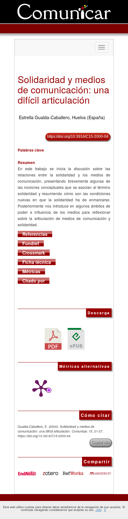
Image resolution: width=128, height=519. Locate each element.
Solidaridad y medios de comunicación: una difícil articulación (63, 89)
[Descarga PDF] (53, 338)
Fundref (30, 243)
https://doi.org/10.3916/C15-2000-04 (77, 136)
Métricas (31, 271)
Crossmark (33, 253)
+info (98, 510)
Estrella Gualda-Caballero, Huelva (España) (62, 117)
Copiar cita (100, 442)
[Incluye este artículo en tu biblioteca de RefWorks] (72, 471)
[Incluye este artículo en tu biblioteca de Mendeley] (100, 471)
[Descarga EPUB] (76, 338)
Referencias (35, 234)
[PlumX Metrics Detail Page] (39, 388)
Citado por (33, 281)
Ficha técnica (36, 262)
